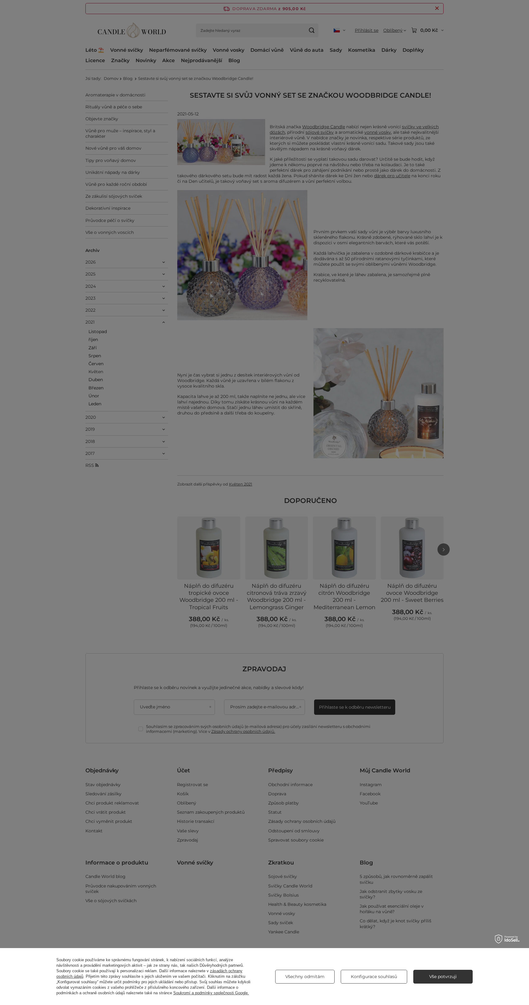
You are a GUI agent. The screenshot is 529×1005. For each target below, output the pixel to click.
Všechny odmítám (305, 976)
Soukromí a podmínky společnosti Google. (211, 993)
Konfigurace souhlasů (374, 976)
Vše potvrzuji (443, 976)
